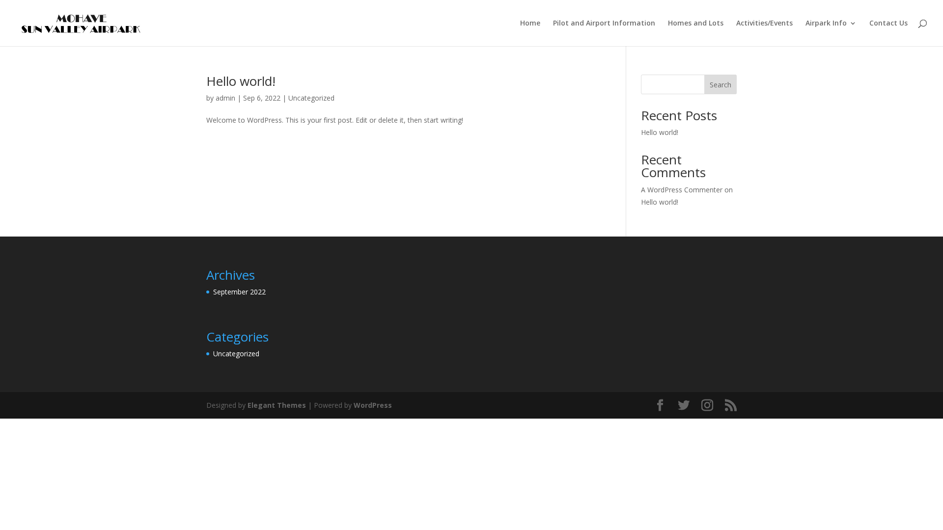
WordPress (373, 405)
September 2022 (239, 291)
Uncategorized (311, 98)
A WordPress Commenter (681, 189)
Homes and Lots (695, 23)
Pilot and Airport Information (604, 23)
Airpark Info (826, 23)
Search (720, 84)
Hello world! (241, 81)
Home (530, 23)
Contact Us (888, 23)
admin (225, 98)
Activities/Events (764, 23)
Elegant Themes (277, 405)
